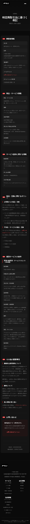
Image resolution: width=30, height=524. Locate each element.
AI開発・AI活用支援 (8, 490)
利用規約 (8, 504)
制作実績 (22, 485)
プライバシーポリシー (8, 499)
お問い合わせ (8, 512)
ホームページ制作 (8, 482)
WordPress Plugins (8, 493)
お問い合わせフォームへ (10, 75)
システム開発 (8, 485)
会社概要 (22, 482)
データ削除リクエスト (8, 510)
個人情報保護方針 (8, 502)
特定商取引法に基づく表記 (8, 507)
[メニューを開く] (25, 4)
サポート (22, 490)
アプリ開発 (8, 488)
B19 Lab (21, 488)
